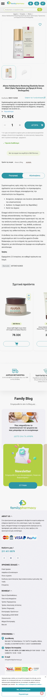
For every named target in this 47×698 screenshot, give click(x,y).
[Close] (45, 676)
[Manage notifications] (42, 693)
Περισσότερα (23, 694)
